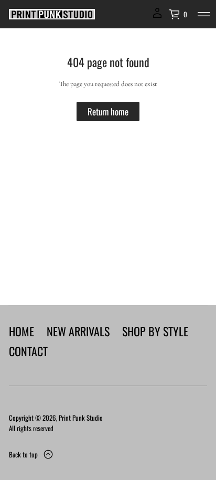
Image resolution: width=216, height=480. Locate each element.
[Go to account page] (157, 16)
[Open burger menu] (204, 14)
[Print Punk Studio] (52, 14)
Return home (108, 111)
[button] (178, 14)
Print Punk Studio (81, 417)
